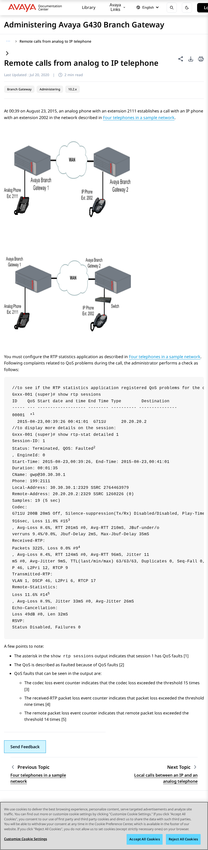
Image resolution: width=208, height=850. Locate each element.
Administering (50, 89)
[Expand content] (7, 53)
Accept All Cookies (144, 839)
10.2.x (72, 89)
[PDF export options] (191, 59)
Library (88, 7)
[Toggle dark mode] (187, 8)
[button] (25, 746)
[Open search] (172, 8)
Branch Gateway (19, 89)
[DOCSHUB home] (36, 8)
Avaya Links (115, 7)
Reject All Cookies (183, 839)
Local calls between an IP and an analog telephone (166, 778)
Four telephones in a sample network (139, 117)
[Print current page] (201, 59)
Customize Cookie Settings (25, 839)
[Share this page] (181, 59)
